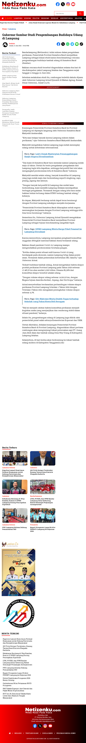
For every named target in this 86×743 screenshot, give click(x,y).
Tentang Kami (32, 733)
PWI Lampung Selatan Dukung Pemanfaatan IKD (15, 669)
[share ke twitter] (63, 45)
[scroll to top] (81, 739)
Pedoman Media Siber (65, 733)
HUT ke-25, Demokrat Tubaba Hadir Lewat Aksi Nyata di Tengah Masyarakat (17, 696)
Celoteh (78, 18)
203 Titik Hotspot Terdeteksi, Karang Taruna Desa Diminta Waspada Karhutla (17, 648)
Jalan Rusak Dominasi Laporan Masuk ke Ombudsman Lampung (44, 23)
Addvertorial (66, 18)
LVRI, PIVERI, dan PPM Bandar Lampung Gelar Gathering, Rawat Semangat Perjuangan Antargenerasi (17, 663)
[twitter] (63, 5)
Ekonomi (45, 18)
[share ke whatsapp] (68, 45)
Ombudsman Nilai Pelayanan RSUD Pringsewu (17, 684)
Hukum (27, 18)
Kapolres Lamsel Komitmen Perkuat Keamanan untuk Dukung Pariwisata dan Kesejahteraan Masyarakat (17, 641)
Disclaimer (47, 733)
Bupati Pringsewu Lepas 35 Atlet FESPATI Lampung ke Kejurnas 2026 (17, 674)
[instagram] (68, 5)
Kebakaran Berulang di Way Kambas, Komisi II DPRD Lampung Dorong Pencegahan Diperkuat (17, 655)
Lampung (18, 18)
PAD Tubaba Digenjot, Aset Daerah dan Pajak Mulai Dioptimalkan (17, 690)
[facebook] (58, 5)
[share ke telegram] (72, 45)
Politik (36, 18)
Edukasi (54, 18)
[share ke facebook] (59, 45)
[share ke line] (77, 45)
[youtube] (73, 5)
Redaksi (12, 43)
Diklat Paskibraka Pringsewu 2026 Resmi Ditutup (16, 679)
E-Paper (8, 18)
